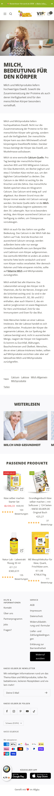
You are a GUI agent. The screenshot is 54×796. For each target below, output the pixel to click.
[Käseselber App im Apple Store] (40, 776)
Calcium (15, 377)
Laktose (25, 377)
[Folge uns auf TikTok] (34, 711)
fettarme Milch (15, 271)
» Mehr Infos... (41, 3)
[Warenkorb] (48, 14)
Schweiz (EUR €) (12, 723)
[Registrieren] (46, 693)
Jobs (6, 624)
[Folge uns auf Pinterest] (20, 711)
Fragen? (8, 629)
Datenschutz (36, 616)
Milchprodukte (18, 380)
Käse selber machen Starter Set (14, 500)
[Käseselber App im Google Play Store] (16, 776)
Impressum (36, 610)
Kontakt (8, 607)
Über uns (8, 613)
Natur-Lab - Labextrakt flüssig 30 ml (14, 561)
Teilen (7, 386)
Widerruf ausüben (40, 656)
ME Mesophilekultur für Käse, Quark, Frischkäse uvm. (40, 563)
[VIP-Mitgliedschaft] (38, 13)
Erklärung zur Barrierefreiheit (38, 646)
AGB (32, 604)
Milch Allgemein (39, 377)
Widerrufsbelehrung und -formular (40, 623)
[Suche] (10, 14)
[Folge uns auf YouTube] (27, 711)
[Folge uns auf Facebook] (7, 711)
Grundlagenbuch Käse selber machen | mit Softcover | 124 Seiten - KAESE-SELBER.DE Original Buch (40, 505)
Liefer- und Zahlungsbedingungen (40, 635)
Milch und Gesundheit (22, 445)
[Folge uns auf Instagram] (13, 711)
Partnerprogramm (13, 618)
